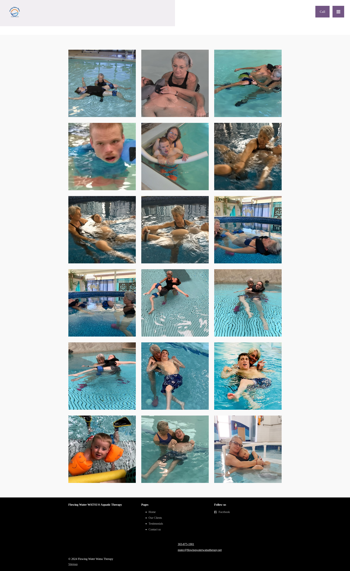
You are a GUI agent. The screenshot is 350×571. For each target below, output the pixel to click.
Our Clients (155, 517)
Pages (144, 504)
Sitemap (73, 564)
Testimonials (156, 523)
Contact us (155, 529)
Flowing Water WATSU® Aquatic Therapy (95, 504)
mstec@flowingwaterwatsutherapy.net (200, 550)
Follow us (220, 504)
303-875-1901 (186, 544)
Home (152, 511)
